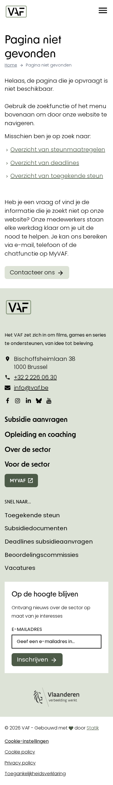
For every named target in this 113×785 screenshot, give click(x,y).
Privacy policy (20, 763)
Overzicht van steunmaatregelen (57, 149)
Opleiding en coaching (40, 434)
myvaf (18, 480)
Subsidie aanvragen (36, 419)
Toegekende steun (32, 515)
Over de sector (28, 449)
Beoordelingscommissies (42, 555)
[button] (102, 11)
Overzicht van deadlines (44, 163)
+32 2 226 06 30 (35, 377)
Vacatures (20, 568)
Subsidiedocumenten (36, 528)
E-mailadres (27, 629)
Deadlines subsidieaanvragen (49, 542)
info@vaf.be (31, 388)
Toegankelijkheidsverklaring (35, 773)
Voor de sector (27, 464)
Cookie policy (20, 752)
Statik (93, 728)
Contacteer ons (32, 272)
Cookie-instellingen (27, 741)
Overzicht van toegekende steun (56, 176)
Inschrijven (32, 659)
